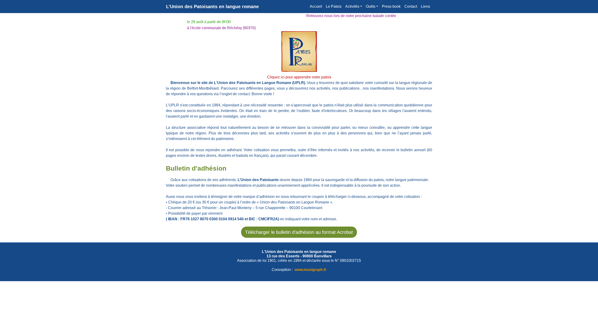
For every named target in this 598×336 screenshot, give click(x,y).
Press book (391, 6)
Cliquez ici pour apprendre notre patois (299, 77)
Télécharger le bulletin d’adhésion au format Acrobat (299, 232)
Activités (352, 6)
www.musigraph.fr (310, 270)
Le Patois (334, 6)
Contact (410, 6)
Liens (425, 6)
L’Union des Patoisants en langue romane (212, 6)
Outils (370, 6)
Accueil (316, 6)
